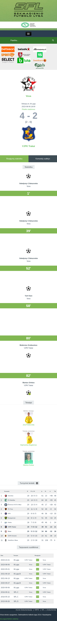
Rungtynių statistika (14, 159)
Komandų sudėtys (43, 159)
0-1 (38, 578)
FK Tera (10, 509)
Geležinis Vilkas (13, 540)
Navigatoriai (11, 518)
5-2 (38, 560)
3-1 (38, 587)
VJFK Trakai (28, 146)
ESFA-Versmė (12, 536)
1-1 (38, 574)
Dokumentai (51, 610)
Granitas (10, 495)
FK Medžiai (11, 500)
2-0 (38, 596)
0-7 (38, 592)
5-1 (38, 601)
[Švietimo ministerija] (28, 25)
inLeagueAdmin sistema (9, 619)
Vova (28, 96)
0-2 (38, 583)
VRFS (37, 610)
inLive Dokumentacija (24, 610)
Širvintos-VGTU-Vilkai (14, 504)
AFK (9, 513)
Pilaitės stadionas (28, 109)
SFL (43, 610)
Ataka (10, 522)
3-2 (38, 569)
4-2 (38, 564)
